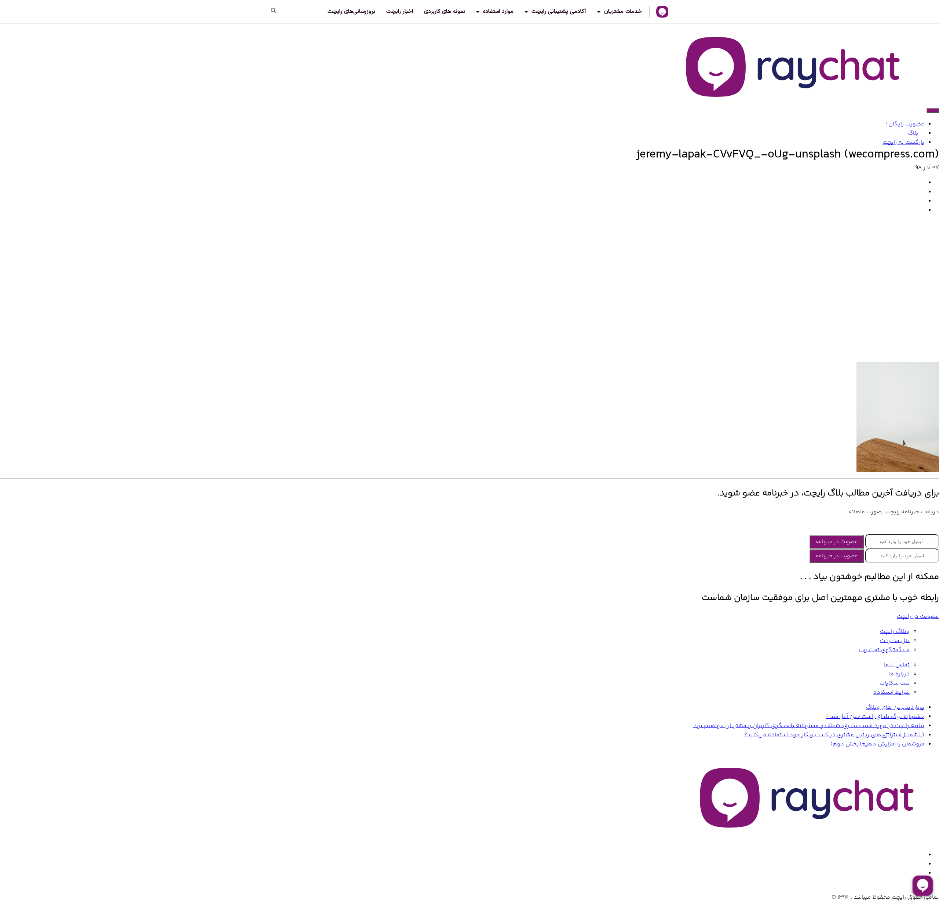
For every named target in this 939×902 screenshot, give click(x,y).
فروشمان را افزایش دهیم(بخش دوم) (877, 744)
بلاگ (913, 133)
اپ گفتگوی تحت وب (884, 649)
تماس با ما (897, 665)
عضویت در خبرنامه (837, 542)
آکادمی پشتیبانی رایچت (558, 11)
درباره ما (899, 674)
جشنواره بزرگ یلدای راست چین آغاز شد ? (875, 716)
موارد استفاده (498, 11)
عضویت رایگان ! (904, 124)
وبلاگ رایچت (895, 631)
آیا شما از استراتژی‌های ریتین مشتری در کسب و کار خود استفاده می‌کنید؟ (834, 735)
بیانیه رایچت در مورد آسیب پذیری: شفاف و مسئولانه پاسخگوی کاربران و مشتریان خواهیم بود (808, 725)
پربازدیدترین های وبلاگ (895, 707)
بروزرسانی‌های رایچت (351, 11)
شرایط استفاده (891, 692)
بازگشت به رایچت (903, 142)
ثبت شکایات (895, 683)
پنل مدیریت (895, 640)
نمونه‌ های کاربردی (444, 11)
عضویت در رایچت (918, 616)
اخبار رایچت (399, 11)
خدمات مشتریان (623, 11)
